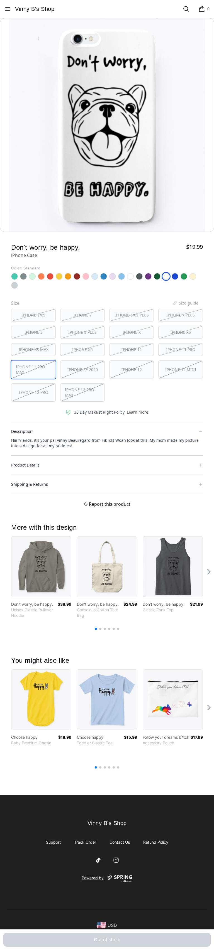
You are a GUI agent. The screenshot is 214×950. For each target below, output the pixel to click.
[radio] (33, 315)
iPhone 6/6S (33, 315)
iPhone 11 (131, 349)
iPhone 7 (83, 315)
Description (22, 431)
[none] (185, 303)
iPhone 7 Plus (180, 315)
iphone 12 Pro (33, 392)
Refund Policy (155, 842)
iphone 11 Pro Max (30, 369)
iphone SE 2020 (82, 369)
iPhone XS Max (33, 349)
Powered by (93, 877)
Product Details (25, 465)
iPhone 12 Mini (180, 369)
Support (53, 842)
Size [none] (15, 303)
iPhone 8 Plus (82, 332)
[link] (41, 567)
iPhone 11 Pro (180, 349)
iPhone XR (82, 349)
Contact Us (120, 842)
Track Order (85, 842)
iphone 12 (131, 369)
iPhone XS (181, 332)
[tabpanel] (107, 125)
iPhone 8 (34, 332)
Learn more (137, 412)
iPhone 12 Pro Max (79, 392)
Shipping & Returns (29, 484)
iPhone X (132, 332)
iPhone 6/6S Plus (132, 315)
